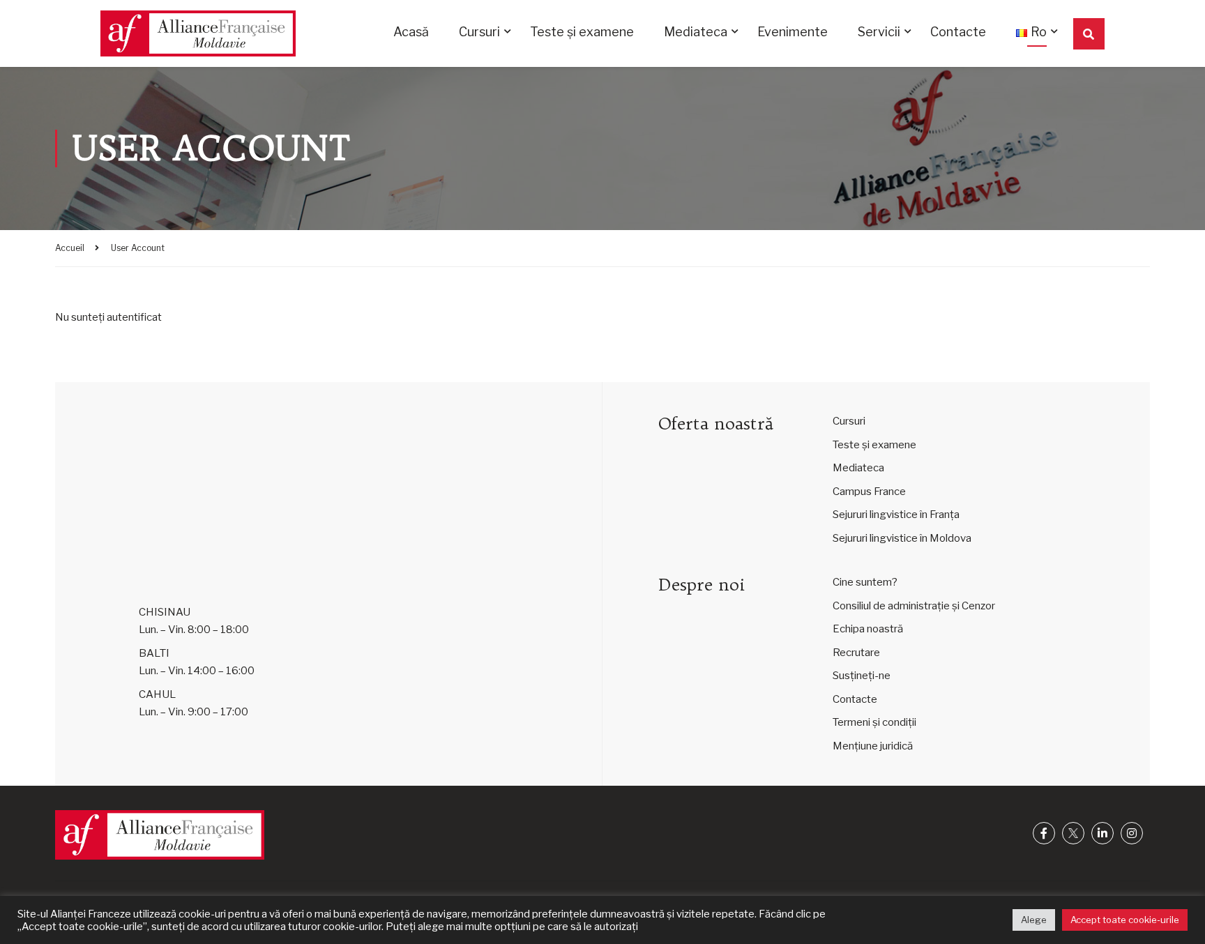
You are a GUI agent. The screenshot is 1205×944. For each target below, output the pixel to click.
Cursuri (479, 31)
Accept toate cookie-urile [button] (1124, 919)
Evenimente (792, 31)
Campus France (869, 491)
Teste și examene (582, 31)
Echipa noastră (868, 629)
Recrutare (856, 652)
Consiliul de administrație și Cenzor (914, 606)
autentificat (134, 317)
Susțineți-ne (862, 675)
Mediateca (695, 31)
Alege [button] (1034, 919)
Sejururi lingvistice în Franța (896, 514)
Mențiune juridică (873, 746)
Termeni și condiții (874, 722)
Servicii (879, 31)
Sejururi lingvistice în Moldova (902, 538)
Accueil (69, 248)
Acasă (411, 31)
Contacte (958, 31)
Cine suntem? (865, 582)
